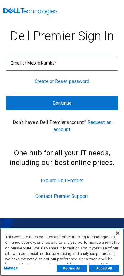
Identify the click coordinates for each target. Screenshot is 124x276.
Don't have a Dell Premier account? (49, 122)
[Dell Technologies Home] (30, 12)
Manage (11, 268)
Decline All (71, 268)
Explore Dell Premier (62, 180)
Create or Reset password (62, 81)
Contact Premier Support (62, 196)
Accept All (104, 268)
